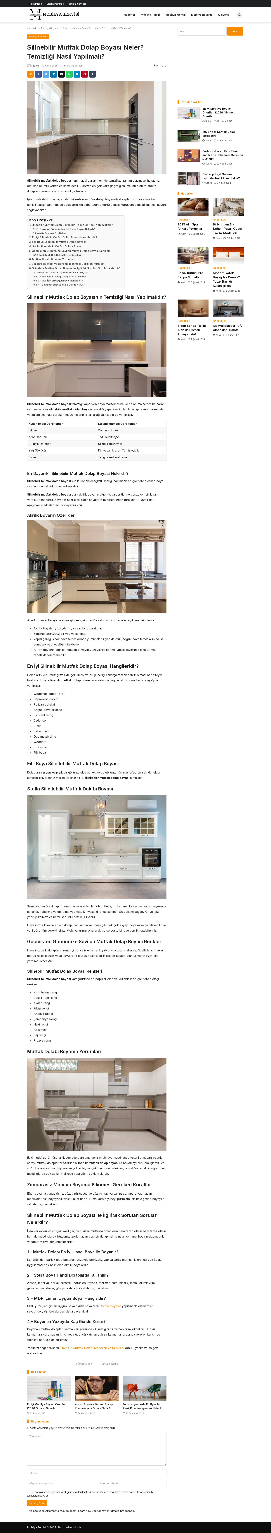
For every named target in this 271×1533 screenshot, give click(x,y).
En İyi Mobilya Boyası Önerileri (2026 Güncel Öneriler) (218, 112)
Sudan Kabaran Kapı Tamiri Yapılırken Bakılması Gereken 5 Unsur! (222, 155)
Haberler (129, 14)
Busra (35, 65)
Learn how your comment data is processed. (106, 1511)
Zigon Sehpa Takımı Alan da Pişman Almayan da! (192, 330)
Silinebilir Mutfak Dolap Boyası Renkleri (59, 254)
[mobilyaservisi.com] (54, 14)
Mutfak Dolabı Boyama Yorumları (53, 259)
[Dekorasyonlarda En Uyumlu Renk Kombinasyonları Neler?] (144, 1388)
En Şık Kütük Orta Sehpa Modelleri (190, 275)
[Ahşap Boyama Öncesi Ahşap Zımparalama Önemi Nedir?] (97, 1388)
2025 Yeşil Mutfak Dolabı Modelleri (219, 133)
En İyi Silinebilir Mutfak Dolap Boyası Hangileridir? (64, 237)
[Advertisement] (211, 68)
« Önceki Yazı (84, 1364)
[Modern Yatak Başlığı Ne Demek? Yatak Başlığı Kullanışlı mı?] (228, 255)
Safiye (209, 121)
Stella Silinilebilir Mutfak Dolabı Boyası (57, 246)
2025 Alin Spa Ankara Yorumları (190, 226)
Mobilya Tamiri (150, 14)
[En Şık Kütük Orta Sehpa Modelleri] (193, 255)
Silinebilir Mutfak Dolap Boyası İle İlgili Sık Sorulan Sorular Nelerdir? (76, 268)
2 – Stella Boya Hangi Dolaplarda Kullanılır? (62, 276)
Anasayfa (32, 28)
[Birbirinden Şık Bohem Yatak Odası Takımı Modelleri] (228, 207)
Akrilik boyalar (111, 1306)
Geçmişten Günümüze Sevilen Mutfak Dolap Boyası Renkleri (71, 250)
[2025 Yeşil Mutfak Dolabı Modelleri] (189, 136)
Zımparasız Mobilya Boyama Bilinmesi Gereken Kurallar (68, 263)
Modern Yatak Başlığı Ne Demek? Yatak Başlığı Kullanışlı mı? (226, 279)
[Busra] (29, 66)
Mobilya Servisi (36, 1527)
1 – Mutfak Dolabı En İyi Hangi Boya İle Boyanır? (63, 272)
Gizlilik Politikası (55, 3)
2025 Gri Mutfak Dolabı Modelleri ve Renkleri (92, 1348)
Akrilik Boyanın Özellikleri (51, 233)
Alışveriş (223, 14)
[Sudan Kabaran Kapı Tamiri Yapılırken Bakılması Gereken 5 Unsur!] (189, 155)
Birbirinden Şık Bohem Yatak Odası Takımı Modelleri (227, 229)
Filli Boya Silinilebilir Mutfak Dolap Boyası (59, 241)
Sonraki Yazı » (109, 1364)
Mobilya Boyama (202, 14)
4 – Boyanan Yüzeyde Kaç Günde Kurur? (61, 284)
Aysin (183, 233)
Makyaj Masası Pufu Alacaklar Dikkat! (228, 328)
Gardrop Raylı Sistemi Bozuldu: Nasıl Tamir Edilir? (221, 176)
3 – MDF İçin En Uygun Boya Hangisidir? (60, 280)
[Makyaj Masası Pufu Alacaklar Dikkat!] (228, 308)
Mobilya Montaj (176, 14)
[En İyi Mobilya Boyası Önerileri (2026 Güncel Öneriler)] (49, 1388)
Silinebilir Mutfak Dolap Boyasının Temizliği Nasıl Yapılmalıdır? (72, 224)
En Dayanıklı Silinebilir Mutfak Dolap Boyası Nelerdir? (66, 229)
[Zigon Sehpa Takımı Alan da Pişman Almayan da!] (193, 308)
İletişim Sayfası (77, 3)
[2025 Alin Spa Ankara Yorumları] (193, 207)
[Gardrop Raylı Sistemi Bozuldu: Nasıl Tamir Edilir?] (189, 178)
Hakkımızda (35, 3)
